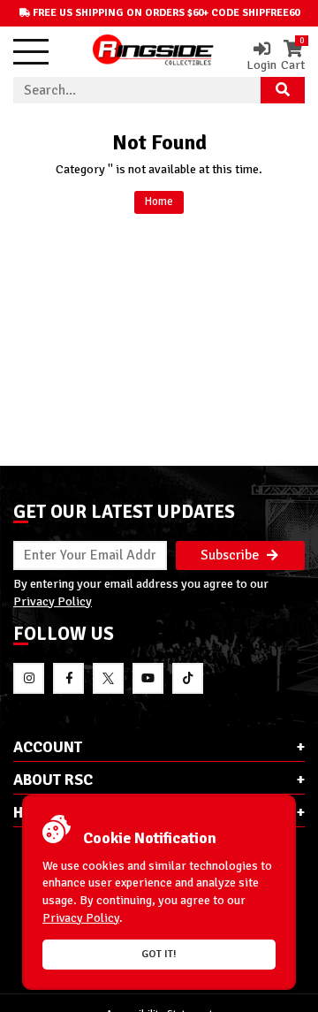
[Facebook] (68, 678)
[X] (108, 678)
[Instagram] (28, 678)
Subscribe (231, 555)
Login (261, 64)
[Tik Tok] (187, 678)
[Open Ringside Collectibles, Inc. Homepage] (153, 51)
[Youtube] (147, 678)
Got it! (159, 954)
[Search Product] (283, 90)
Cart (293, 56)
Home (159, 201)
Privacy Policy (52, 601)
